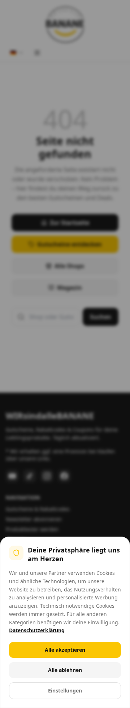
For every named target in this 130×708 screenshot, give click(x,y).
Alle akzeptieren (65, 649)
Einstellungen (65, 690)
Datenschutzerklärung (37, 630)
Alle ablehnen (65, 670)
